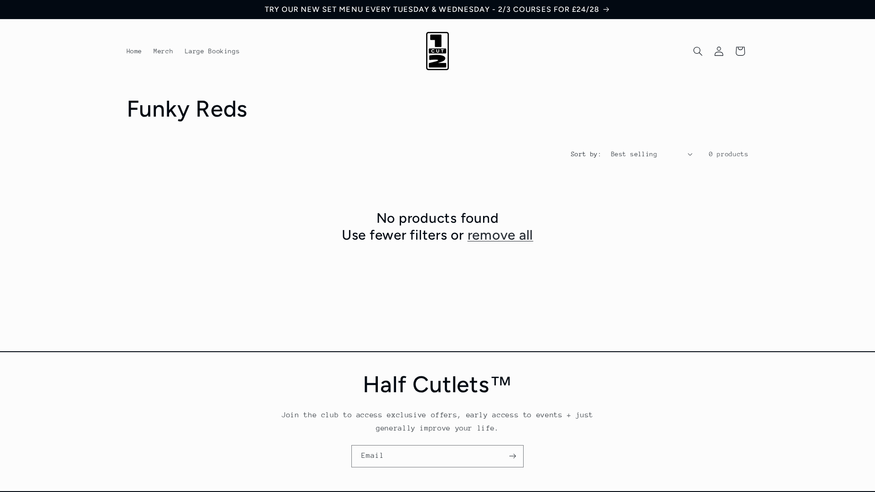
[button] (697, 51)
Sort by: (586, 154)
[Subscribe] (512, 456)
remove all (501, 234)
